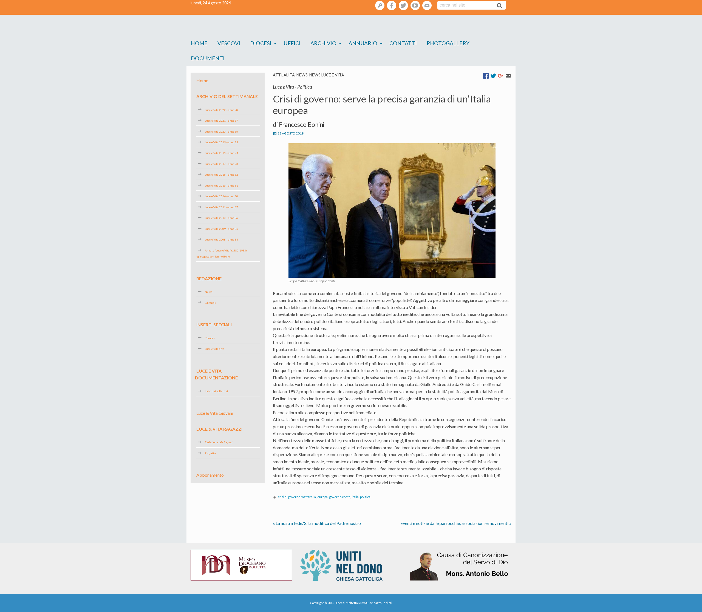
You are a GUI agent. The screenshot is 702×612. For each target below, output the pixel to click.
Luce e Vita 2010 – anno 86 (221, 217)
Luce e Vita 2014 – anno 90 (221, 196)
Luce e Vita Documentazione (216, 374)
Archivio (323, 43)
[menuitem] (199, 43)
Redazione (209, 278)
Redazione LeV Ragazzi (219, 442)
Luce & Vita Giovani (214, 413)
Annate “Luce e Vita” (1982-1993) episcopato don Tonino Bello (221, 253)
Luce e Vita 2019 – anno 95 (221, 142)
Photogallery (448, 43)
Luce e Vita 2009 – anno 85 (221, 228)
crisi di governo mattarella (297, 497)
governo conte (339, 497)
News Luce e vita (326, 75)
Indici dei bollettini (216, 391)
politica (365, 497)
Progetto (210, 453)
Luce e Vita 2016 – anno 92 (221, 174)
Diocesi (260, 43)
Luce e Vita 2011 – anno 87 (221, 207)
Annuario (363, 43)
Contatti (403, 43)
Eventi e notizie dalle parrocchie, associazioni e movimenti (455, 523)
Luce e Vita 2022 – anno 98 (221, 109)
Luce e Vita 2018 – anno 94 (221, 153)
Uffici (292, 43)
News (302, 75)
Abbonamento (210, 474)
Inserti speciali (214, 324)
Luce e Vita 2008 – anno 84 (221, 239)
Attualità (284, 75)
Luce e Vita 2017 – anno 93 (221, 163)
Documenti (208, 58)
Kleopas (210, 337)
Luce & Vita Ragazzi (219, 428)
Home (199, 43)
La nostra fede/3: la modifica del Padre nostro (317, 523)
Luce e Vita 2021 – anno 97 (221, 120)
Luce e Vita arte (214, 348)
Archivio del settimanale (227, 96)
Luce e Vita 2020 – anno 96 (221, 131)
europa (322, 497)
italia (355, 497)
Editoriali (210, 302)
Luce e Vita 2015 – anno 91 (221, 185)
